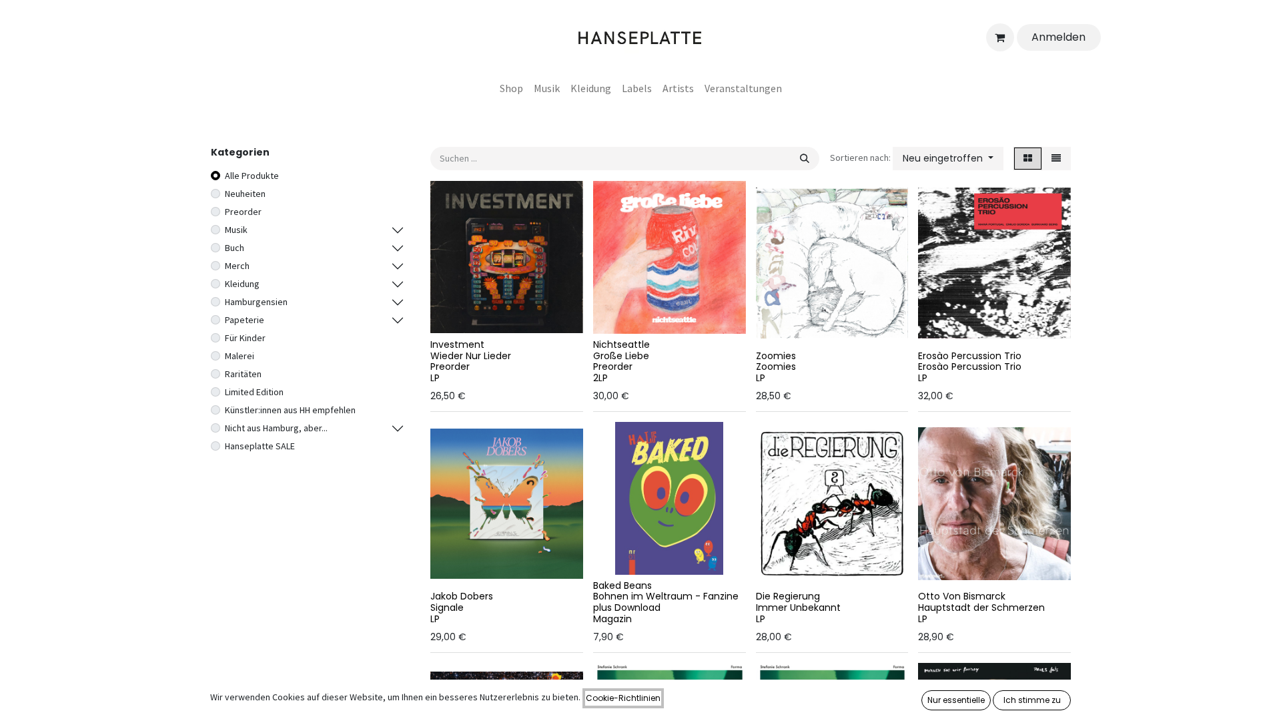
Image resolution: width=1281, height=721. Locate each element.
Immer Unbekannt (798, 607)
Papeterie (244, 320)
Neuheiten (245, 194)
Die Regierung (788, 596)
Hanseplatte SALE (260, 446)
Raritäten (243, 374)
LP (435, 378)
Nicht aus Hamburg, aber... (276, 428)
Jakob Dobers (461, 596)
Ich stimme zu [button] (1032, 700)
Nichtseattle (621, 344)
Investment (457, 344)
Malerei (239, 356)
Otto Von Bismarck (961, 596)
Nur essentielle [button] (956, 700)
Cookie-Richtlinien (623, 698)
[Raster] (1027, 158)
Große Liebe (621, 356)
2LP (600, 378)
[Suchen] (804, 158)
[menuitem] (511, 88)
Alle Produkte (252, 176)
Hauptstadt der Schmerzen (981, 607)
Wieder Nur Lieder (470, 356)
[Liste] (1056, 158)
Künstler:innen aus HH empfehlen (290, 410)
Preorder (243, 212)
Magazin (612, 619)
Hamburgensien (256, 302)
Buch (234, 248)
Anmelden (1058, 37)
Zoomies (776, 356)
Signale (447, 607)
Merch (237, 266)
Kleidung (242, 284)
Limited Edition (254, 392)
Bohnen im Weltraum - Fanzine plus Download (666, 601)
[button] (948, 158)
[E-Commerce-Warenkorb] (1000, 37)
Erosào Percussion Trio (969, 356)
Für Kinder (245, 338)
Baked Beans (622, 585)
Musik (236, 230)
